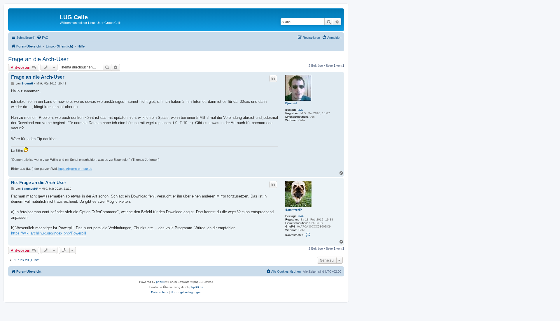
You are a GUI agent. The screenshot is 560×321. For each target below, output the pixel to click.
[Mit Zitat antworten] (273, 78)
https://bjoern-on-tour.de (75, 168)
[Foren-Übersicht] (35, 19)
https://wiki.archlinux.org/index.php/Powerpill (48, 233)
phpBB (160, 281)
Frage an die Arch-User (38, 59)
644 (301, 216)
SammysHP (293, 209)
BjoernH (291, 103)
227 (301, 109)
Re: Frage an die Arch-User (38, 182)
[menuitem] (42, 37)
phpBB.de (196, 287)
